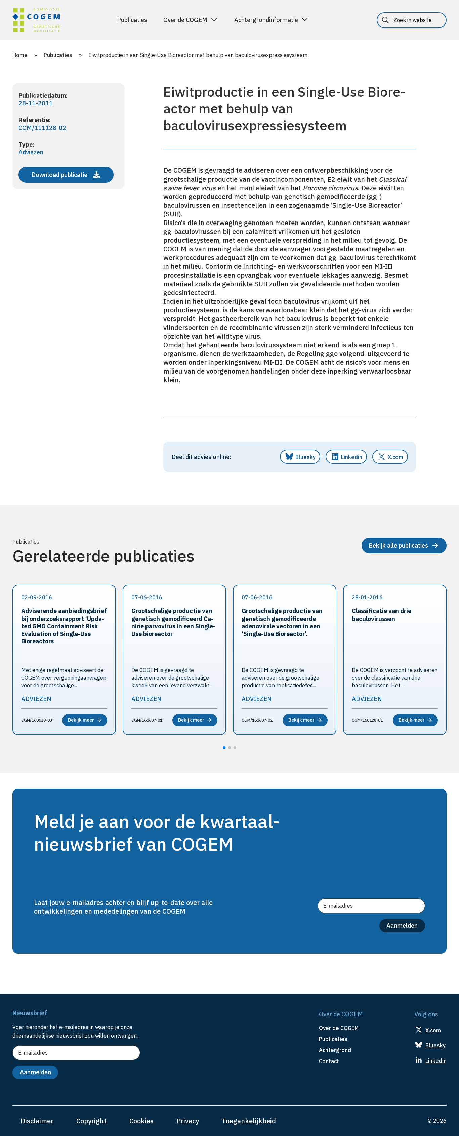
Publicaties (132, 20)
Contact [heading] (329, 1061)
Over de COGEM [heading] (339, 1028)
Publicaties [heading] (333, 1039)
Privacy (187, 1121)
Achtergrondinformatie (266, 20)
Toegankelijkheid (249, 1121)
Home (20, 55)
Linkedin (351, 457)
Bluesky (305, 457)
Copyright (91, 1121)
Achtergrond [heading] (335, 1050)
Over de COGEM (185, 20)
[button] (224, 747)
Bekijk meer (81, 720)
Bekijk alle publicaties (398, 545)
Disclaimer (36, 1121)
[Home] (36, 21)
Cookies (141, 1121)
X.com (395, 457)
